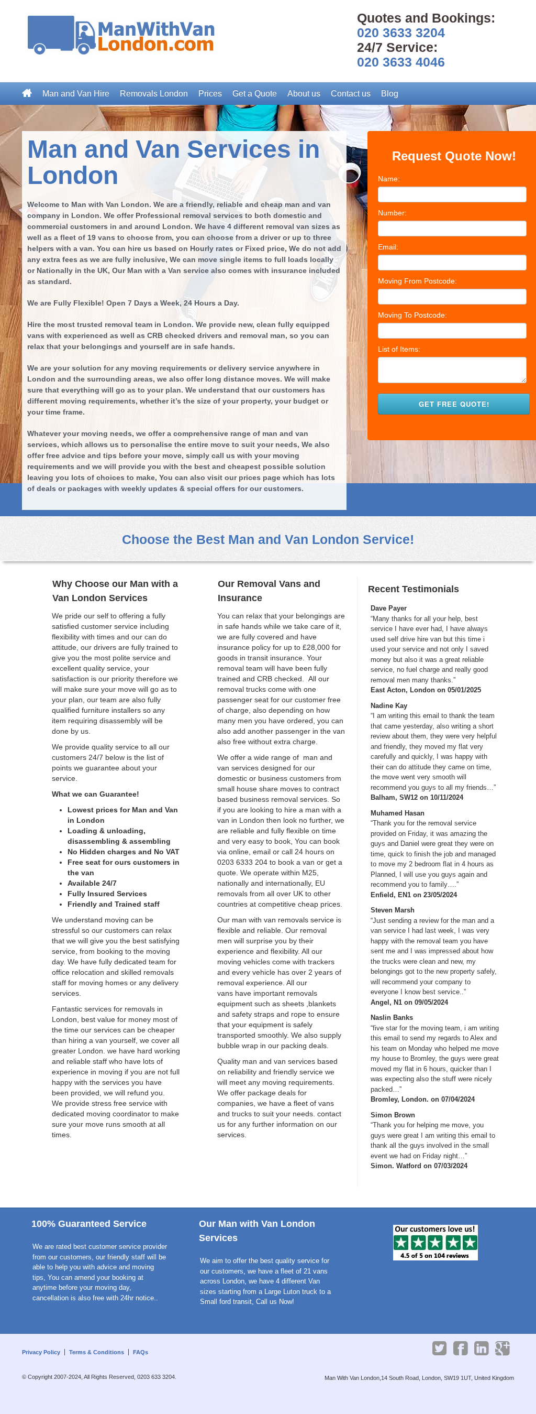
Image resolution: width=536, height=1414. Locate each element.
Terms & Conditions (96, 1352)
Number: (392, 213)
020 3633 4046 (401, 62)
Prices (210, 93)
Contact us (351, 93)
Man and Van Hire (75, 93)
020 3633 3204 (401, 32)
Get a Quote (254, 93)
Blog (389, 93)
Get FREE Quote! (454, 404)
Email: (388, 247)
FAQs (140, 1352)
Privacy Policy (41, 1352)
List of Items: (399, 349)
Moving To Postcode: (412, 315)
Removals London (154, 93)
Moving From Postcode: (417, 281)
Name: (389, 179)
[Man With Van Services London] (126, 36)
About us (303, 93)
